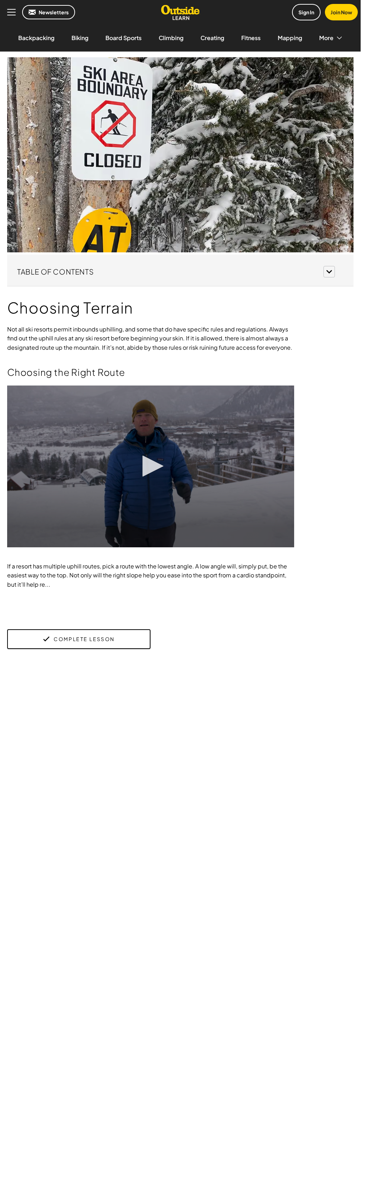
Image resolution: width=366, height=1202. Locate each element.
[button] (180, 270)
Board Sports (123, 38)
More (326, 38)
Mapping (290, 38)
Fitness (251, 38)
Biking (79, 38)
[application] (150, 466)
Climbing (171, 38)
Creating (212, 38)
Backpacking (36, 38)
